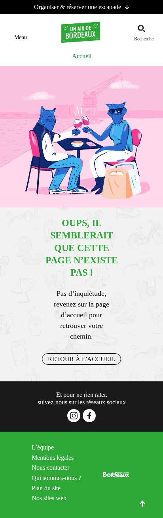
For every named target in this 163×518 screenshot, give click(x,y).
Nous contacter (50, 467)
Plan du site (46, 488)
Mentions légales (53, 457)
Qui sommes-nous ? (56, 477)
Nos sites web (49, 498)
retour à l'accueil (81, 359)
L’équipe (43, 447)
